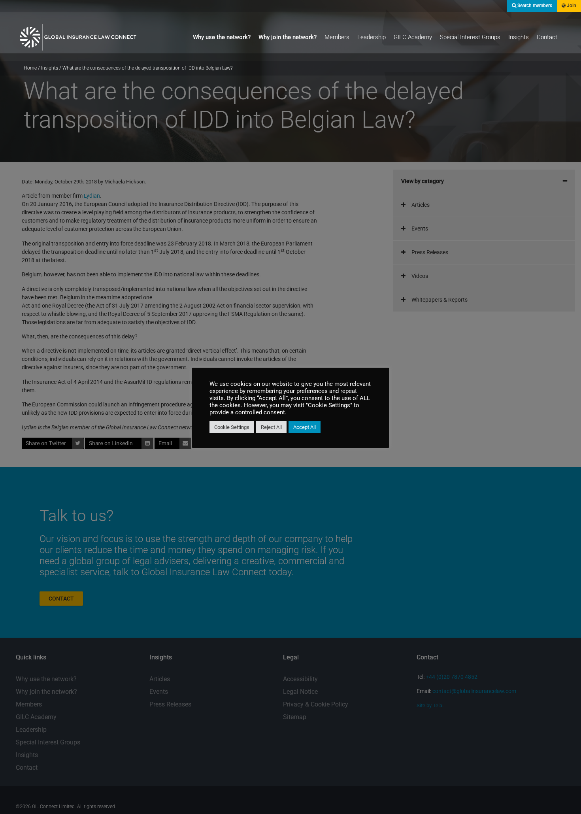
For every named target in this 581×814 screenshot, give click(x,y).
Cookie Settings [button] (231, 427)
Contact (547, 37)
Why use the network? (222, 37)
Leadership (371, 37)
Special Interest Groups (470, 37)
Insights (518, 37)
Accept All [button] (304, 427)
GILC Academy (413, 37)
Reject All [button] (271, 427)
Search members (534, 5)
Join (571, 5)
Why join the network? (287, 37)
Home (30, 68)
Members (336, 37)
